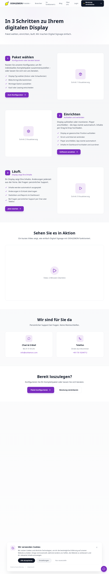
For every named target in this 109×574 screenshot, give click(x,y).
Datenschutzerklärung (17, 567)
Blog (60, 3)
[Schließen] (97, 547)
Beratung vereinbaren (88, 3)
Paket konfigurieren (39, 390)
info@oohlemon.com (29, 352)
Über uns (68, 3)
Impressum (30, 567)
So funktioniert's (50, 3)
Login (76, 3)
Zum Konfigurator (15, 95)
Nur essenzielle (60, 560)
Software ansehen (67, 152)
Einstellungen (44, 560)
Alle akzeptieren (26, 560)
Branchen (38, 3)
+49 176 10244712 (80, 352)
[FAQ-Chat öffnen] (104, 569)
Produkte (26, 3)
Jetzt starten (13, 209)
